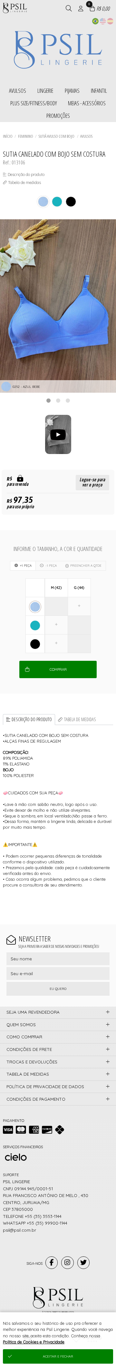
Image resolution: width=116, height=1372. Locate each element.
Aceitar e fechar (58, 1356)
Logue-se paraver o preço (92, 482)
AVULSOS (86, 136)
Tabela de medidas (80, 719)
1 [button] (48, 400)
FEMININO (25, 136)
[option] (58, 306)
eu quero (58, 989)
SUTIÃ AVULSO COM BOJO (57, 136)
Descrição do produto (32, 719)
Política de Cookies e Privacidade (33, 1341)
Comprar (58, 669)
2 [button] (58, 400)
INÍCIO (8, 136)
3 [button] (67, 400)
